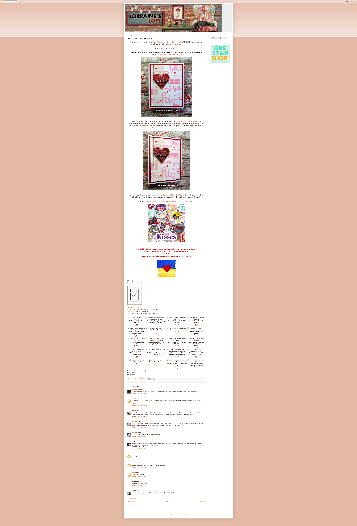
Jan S (133, 454)
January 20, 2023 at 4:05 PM (139, 427)
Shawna (134, 463)
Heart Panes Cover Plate (148, 126)
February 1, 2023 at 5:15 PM (139, 495)
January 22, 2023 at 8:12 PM (139, 485)
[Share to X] (151, 379)
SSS (172, 251)
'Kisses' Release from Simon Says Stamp (166, 42)
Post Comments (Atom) (140, 504)
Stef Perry (134, 410)
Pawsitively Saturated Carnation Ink (191, 121)
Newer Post (131, 501)
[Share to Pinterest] (155, 379)
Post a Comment (134, 498)
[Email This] (148, 379)
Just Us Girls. (131, 307)
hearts (170, 128)
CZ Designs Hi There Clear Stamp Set (170, 54)
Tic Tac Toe (130, 313)
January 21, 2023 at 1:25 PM (139, 449)
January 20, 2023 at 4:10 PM (139, 436)
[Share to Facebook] (153, 379)
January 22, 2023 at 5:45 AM (139, 467)
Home (166, 501)
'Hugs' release (177, 44)
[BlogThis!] (150, 379)
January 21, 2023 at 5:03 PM (139, 458)
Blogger (185, 514)
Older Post (202, 501)
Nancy (133, 490)
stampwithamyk (136, 389)
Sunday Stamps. (132, 283)
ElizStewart (135, 421)
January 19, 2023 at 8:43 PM (139, 393)
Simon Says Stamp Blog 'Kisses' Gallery (176, 195)
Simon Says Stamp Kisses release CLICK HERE (167, 201)
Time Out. (130, 311)
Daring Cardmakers (133, 309)
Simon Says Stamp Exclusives (138, 381)
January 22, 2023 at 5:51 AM (139, 476)
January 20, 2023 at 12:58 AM (139, 405)
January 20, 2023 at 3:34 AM (139, 416)
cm (132, 398)
